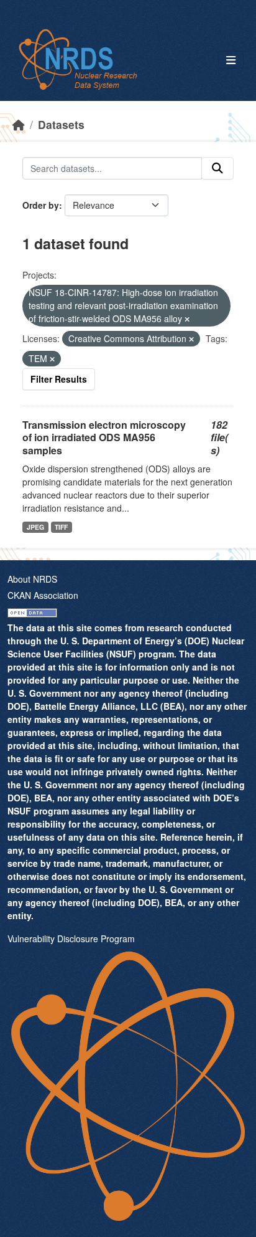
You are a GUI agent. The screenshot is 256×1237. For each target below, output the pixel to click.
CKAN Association (42, 595)
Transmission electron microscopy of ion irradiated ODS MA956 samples (104, 438)
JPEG (35, 527)
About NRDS (32, 579)
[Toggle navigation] (231, 60)
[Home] (18, 124)
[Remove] (187, 319)
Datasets (61, 124)
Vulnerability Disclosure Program (71, 938)
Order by (40, 205)
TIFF (61, 527)
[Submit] (217, 168)
